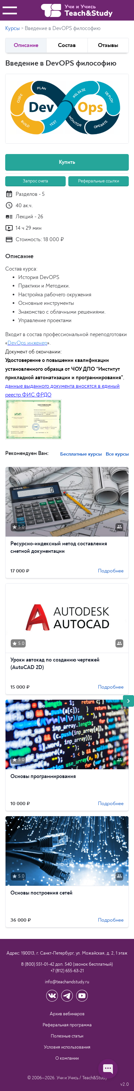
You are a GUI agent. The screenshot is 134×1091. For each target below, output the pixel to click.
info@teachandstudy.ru (67, 982)
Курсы (12, 28)
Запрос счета (35, 181)
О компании (67, 1058)
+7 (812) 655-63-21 (67, 971)
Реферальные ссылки (98, 181)
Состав (67, 45)
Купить (67, 162)
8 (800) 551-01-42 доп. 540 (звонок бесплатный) (67, 964)
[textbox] (67, 353)
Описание (26, 45)
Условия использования (67, 1047)
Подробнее (111, 571)
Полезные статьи (67, 1036)
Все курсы (116, 454)
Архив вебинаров (67, 1014)
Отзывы (108, 45)
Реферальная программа (67, 1025)
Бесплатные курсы (81, 454)
